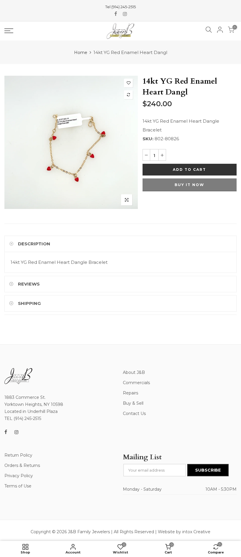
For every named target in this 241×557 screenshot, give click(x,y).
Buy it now (189, 185)
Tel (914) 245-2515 (120, 6)
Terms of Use (17, 486)
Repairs (130, 393)
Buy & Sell (133, 403)
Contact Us (134, 413)
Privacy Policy (18, 475)
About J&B (134, 372)
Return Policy (18, 455)
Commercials (136, 382)
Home (80, 52)
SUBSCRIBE (208, 470)
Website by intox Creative (184, 531)
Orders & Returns (22, 465)
